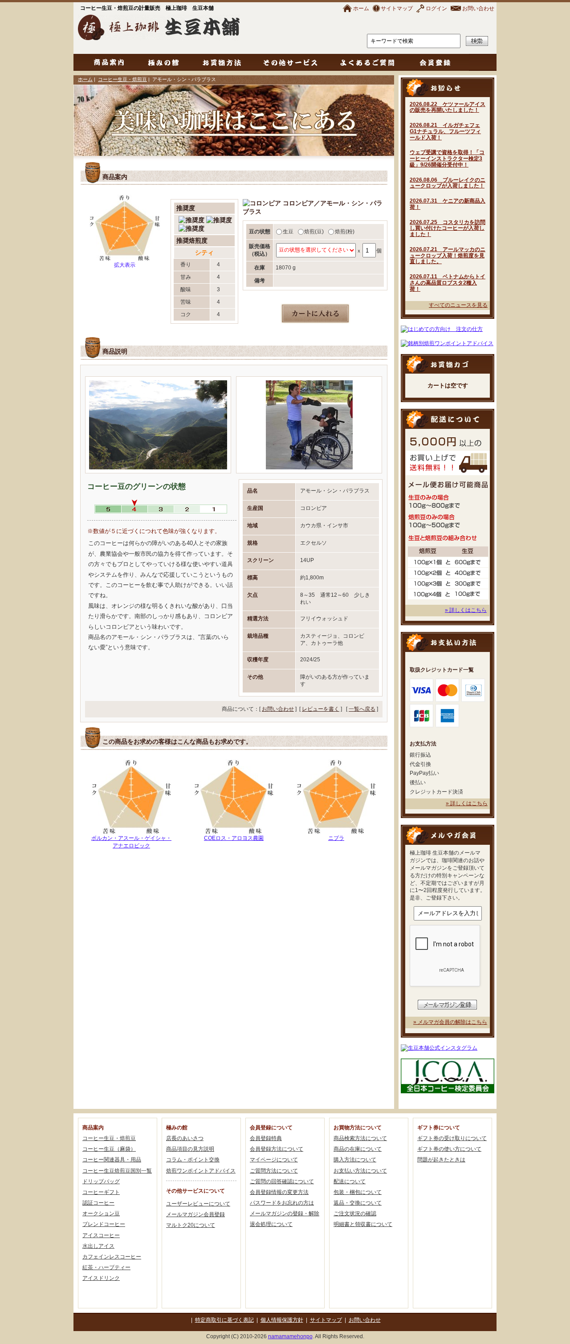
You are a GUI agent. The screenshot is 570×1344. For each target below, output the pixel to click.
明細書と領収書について (363, 1224)
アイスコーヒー (101, 1235)
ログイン (436, 8)
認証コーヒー (98, 1203)
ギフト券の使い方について (449, 1149)
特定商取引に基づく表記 (224, 1320)
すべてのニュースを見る (458, 305)
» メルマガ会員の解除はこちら (450, 1022)
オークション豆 (101, 1213)
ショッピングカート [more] (447, 363)
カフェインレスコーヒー (111, 1257)
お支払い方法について (360, 1171)
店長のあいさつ (185, 1138)
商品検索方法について (360, 1138)
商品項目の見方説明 (190, 1149)
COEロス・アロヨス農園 (234, 838)
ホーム (361, 8)
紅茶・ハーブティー (106, 1267)
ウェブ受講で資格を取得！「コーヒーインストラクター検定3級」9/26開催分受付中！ (447, 158)
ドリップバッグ (101, 1181)
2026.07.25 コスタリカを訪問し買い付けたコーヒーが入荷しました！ (447, 228)
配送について (350, 1181)
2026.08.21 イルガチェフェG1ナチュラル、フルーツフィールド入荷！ (445, 131)
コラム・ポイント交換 (193, 1160)
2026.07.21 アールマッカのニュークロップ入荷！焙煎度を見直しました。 (447, 255)
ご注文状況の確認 (355, 1213)
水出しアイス (98, 1246)
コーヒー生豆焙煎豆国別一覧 (117, 1171)
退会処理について (271, 1224)
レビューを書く (320, 709)
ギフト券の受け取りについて (452, 1138)
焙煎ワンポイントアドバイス (201, 1171)
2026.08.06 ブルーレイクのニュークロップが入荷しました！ (447, 183)
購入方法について (355, 1160)
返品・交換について (358, 1203)
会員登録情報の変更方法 (279, 1192)
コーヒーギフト (101, 1192)
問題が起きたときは (441, 1160)
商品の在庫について (358, 1149)
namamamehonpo (290, 1336)
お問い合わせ (478, 8)
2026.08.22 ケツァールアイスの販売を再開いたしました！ (447, 107)
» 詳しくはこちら (466, 610)
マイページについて (274, 1160)
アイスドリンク (101, 1278)
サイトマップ (397, 8)
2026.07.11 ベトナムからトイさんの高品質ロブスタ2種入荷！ (447, 282)
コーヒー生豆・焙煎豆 (122, 79)
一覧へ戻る (362, 709)
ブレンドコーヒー (103, 1224)
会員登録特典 (266, 1138)
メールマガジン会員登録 (195, 1214)
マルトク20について (190, 1225)
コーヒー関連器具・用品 (111, 1160)
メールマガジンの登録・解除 (284, 1213)
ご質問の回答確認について (282, 1181)
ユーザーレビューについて (198, 1204)
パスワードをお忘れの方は (282, 1203)
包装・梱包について (358, 1192)
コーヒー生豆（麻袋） (109, 1149)
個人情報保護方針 (282, 1320)
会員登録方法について (276, 1149)
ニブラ (336, 838)
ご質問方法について (274, 1171)
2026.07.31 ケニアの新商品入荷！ (447, 204)
